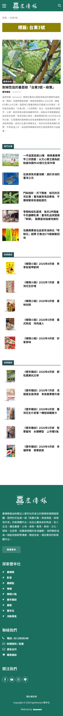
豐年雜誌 (6, 92)
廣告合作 (12, 649)
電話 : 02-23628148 (17, 638)
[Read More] (31, 62)
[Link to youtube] (12, 679)
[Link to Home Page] (31, 5)
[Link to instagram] (18, 679)
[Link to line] (25, 679)
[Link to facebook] (5, 679)
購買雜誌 (12, 655)
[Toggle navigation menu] (5, 5)
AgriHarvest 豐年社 (40, 703)
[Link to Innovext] (37, 709)
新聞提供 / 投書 (15, 644)
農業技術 (7, 81)
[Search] (59, 5)
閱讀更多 (11, 550)
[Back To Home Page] (31, 500)
